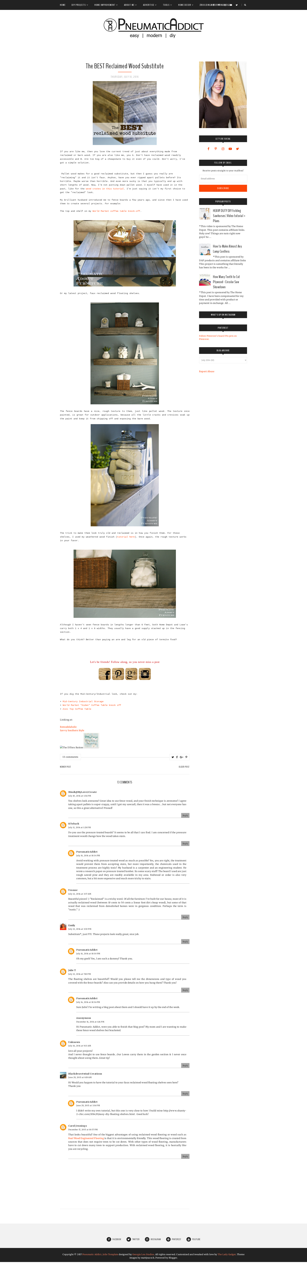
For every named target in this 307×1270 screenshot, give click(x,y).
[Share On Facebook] (177, 757)
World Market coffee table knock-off (116, 211)
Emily (71, 925)
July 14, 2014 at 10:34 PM (88, 855)
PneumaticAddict (87, 851)
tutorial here (126, 537)
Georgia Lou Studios (143, 1254)
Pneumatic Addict (92, 1254)
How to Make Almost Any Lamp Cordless (227, 249)
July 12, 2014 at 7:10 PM (79, 974)
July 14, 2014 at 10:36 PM (88, 1002)
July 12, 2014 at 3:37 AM (79, 894)
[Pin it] (186, 757)
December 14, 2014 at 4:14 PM (90, 1022)
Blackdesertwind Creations (85, 1073)
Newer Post (65, 767)
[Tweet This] (173, 757)
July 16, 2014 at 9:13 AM (79, 1046)
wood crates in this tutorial (105, 188)
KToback (73, 823)
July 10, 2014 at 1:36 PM (79, 796)
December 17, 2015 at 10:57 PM (83, 1129)
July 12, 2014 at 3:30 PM (79, 929)
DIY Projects (79, 5)
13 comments (70, 756)
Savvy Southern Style (72, 730)
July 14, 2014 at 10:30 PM (88, 953)
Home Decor (184, 5)
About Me (129, 5)
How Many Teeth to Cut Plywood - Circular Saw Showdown (226, 282)
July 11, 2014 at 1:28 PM (79, 827)
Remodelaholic (68, 726)
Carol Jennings (77, 1125)
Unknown (74, 1042)
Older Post (184, 767)
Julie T (72, 970)
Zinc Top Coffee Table (77, 709)
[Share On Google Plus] (181, 757)
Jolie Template (110, 1254)
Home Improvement (104, 5)
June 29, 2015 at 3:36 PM (88, 1105)
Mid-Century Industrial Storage (83, 701)
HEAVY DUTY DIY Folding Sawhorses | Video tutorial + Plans (229, 215)
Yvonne (73, 890)
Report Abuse (206, 371)
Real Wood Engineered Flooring (86, 1138)
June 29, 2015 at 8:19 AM (80, 1077)
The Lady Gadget (227, 1254)
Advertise (148, 5)
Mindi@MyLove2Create (82, 792)
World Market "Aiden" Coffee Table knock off (92, 705)
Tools (166, 5)
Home (63, 5)
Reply (185, 815)
